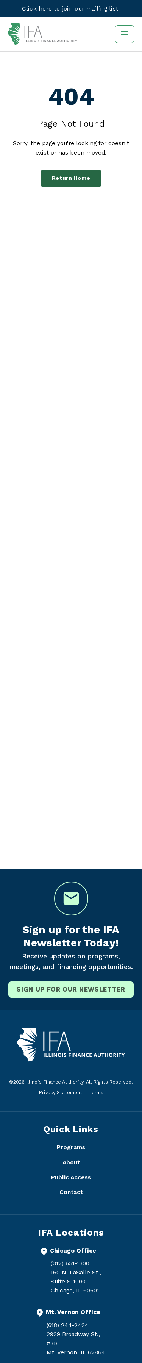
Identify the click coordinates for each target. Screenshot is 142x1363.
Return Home (71, 178)
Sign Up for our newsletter (71, 989)
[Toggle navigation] (124, 34)
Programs (71, 1147)
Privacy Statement (60, 1092)
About (71, 1162)
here (45, 8)
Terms (96, 1092)
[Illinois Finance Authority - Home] (42, 34)
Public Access (71, 1177)
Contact (71, 1192)
